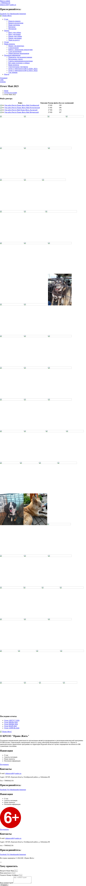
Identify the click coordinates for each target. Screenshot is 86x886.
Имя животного (6, 873)
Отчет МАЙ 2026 (10, 726)
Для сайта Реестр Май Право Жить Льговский (20, 110)
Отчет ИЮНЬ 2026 (11, 724)
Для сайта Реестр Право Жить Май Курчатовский (22, 107)
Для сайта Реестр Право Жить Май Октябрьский (21, 105)
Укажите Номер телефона (9, 875)
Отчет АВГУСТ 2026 (11, 720)
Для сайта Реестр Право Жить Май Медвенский (21, 112)
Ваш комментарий (7, 883)
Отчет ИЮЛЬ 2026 (11, 722)
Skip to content (5, 1)
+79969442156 (5, 3)
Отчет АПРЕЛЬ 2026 (11, 728)
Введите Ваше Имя (7, 871)
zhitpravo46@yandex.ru (8, 5)
